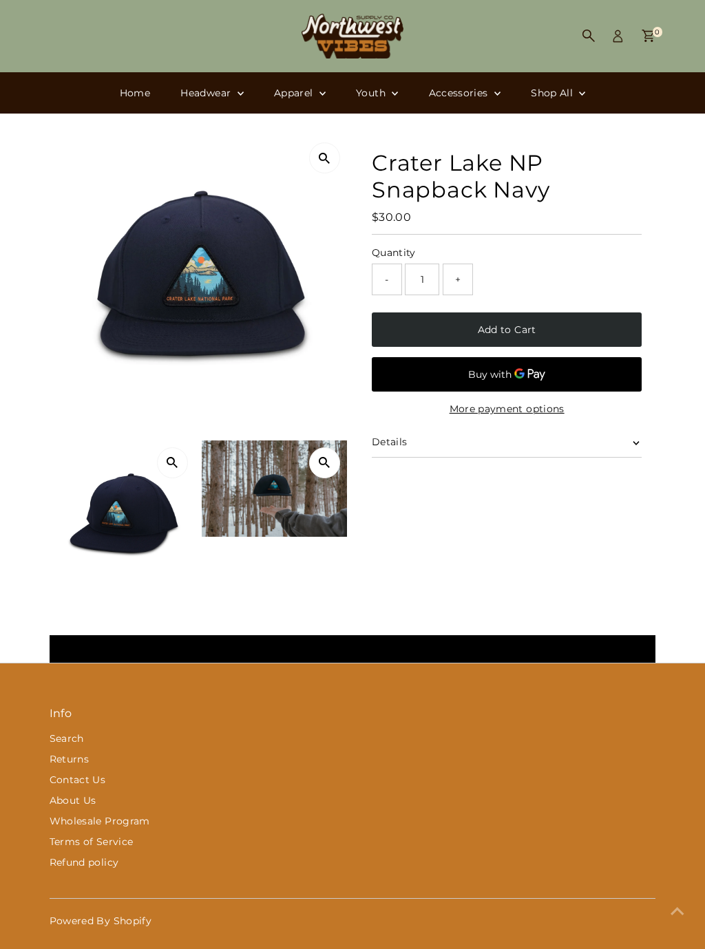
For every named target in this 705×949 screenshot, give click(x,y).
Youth (372, 93)
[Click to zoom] (324, 157)
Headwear (206, 93)
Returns (69, 759)
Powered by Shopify (100, 921)
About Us (73, 800)
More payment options (507, 409)
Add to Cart (507, 329)
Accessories (460, 93)
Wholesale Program (100, 821)
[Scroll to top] (677, 911)
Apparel (295, 93)
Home (135, 93)
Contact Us (78, 780)
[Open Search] (588, 36)
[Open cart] (648, 36)
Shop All (553, 93)
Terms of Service (92, 841)
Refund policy (84, 862)
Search (67, 738)
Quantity (394, 252)
